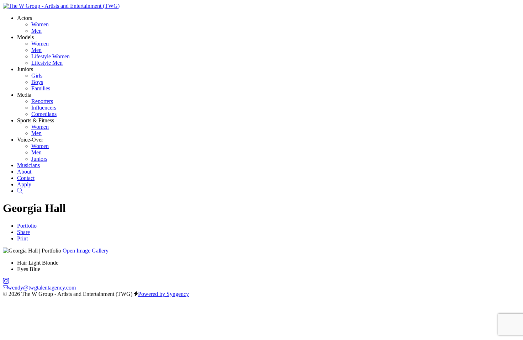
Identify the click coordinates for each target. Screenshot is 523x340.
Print (22, 238)
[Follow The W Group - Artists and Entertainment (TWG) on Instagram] (6, 281)
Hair (22, 263)
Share (23, 232)
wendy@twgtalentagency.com (42, 288)
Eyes (22, 269)
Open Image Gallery (86, 251)
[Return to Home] (61, 6)
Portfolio (27, 226)
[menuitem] (40, 24)
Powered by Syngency (163, 294)
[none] (24, 18)
